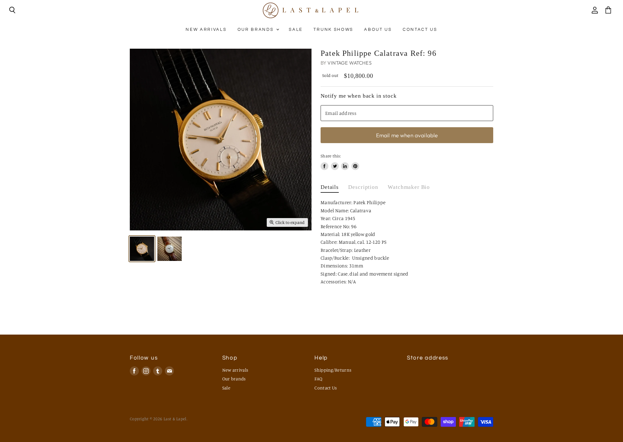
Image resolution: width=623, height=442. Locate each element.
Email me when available (407, 135)
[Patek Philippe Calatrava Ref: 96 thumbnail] (142, 249)
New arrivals (206, 29)
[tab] (330, 189)
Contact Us (420, 29)
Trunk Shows (333, 29)
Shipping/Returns (332, 370)
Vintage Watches (349, 63)
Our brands (256, 29)
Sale (296, 29)
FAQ (318, 378)
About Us (378, 29)
